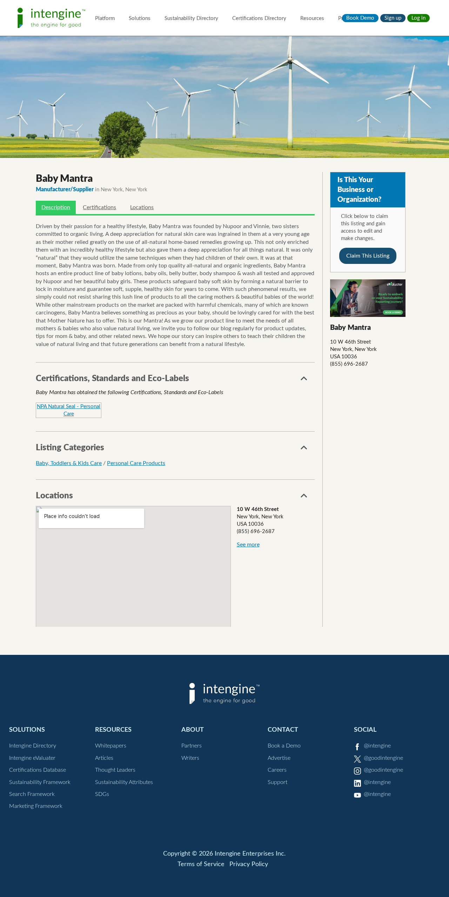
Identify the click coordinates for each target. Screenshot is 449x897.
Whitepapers (110, 746)
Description (55, 207)
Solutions (139, 18)
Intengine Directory (32, 746)
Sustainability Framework (40, 782)
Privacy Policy (248, 864)
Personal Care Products (136, 463)
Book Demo (360, 18)
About (192, 730)
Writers (190, 758)
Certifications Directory (259, 18)
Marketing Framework (35, 806)
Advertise (279, 758)
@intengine (377, 746)
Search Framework (32, 794)
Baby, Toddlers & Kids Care (69, 463)
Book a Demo (284, 746)
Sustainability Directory (191, 18)
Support (277, 782)
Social (365, 730)
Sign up (392, 18)
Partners (191, 746)
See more (248, 544)
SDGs (102, 794)
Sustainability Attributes (124, 782)
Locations (142, 207)
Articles (104, 758)
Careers (277, 770)
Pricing (346, 18)
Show (304, 380)
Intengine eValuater (32, 758)
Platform (105, 18)
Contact (283, 730)
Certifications (99, 207)
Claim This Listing (367, 256)
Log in (418, 18)
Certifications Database (37, 770)
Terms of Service (200, 864)
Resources (312, 18)
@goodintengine (383, 758)
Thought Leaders (115, 770)
